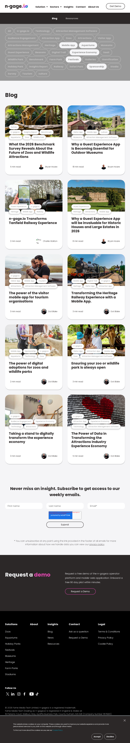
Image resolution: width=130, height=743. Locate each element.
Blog (54, 18)
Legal (101, 624)
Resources (72, 18)
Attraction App (51, 38)
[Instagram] (20, 695)
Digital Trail (59, 52)
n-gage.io (23, 31)
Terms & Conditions (109, 631)
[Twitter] (8, 695)
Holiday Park (15, 66)
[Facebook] (26, 695)
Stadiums (10, 674)
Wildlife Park (15, 59)
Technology (42, 31)
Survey (12, 73)
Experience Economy (84, 52)
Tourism (27, 73)
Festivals (73, 59)
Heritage (50, 45)
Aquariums (88, 45)
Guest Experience (18, 52)
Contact (81, 6)
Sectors (54, 6)
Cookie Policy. (57, 730)
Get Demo (115, 6)
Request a (27, 574)
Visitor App (104, 38)
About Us (93, 6)
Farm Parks (11, 668)
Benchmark (36, 59)
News (51, 637)
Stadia (114, 66)
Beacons (40, 52)
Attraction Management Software (76, 31)
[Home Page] (16, 6)
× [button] (124, 720)
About (34, 624)
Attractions (85, 38)
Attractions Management (23, 45)
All (9, 31)
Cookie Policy (105, 643)
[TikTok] (39, 695)
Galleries (90, 59)
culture (42, 73)
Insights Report (38, 66)
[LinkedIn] (14, 695)
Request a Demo (80, 591)
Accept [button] (97, 736)
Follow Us (10, 688)
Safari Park (76, 66)
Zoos (69, 38)
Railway (58, 66)
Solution (40, 6)
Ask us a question (78, 631)
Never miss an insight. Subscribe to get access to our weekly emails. (65, 491)
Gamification (110, 59)
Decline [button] (110, 736)
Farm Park (56, 59)
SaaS (106, 52)
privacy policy (96, 544)
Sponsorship (96, 66)
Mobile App (68, 45)
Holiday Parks (12, 643)
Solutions (11, 624)
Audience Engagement (22, 38)
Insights (68, 6)
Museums (106, 45)
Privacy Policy (105, 637)
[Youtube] (32, 695)
